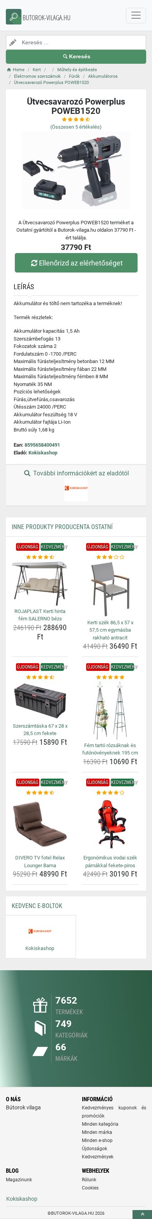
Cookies (90, 1188)
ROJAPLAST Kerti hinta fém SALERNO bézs (39, 615)
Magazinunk (19, 1179)
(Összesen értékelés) (76, 127)
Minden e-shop (97, 1140)
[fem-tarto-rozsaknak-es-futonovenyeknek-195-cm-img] (110, 710)
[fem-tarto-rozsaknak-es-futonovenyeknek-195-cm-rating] (110, 677)
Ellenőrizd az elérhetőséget (81, 263)
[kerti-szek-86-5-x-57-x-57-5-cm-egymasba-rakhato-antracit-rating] (110, 557)
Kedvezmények (97, 1157)
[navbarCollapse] (136, 15)
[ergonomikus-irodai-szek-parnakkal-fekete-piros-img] (110, 824)
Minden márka (97, 1132)
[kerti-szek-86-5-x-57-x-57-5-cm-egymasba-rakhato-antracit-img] (110, 589)
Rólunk (89, 1179)
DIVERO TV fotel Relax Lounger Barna (40, 861)
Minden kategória (100, 1124)
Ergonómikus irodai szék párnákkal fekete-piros (110, 861)
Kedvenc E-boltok (37, 906)
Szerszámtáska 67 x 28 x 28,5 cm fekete (40, 730)
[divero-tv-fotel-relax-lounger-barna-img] (40, 824)
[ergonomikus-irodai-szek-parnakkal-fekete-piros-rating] (110, 793)
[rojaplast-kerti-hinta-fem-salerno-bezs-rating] (40, 557)
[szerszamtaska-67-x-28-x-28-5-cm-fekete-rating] (40, 677)
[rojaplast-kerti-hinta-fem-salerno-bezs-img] (40, 583)
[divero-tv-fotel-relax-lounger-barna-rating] (40, 793)
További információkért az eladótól (80, 473)
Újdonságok (94, 1148)
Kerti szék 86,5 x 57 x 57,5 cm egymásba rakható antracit (110, 630)
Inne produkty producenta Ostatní (62, 527)
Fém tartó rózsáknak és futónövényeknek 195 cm (110, 749)
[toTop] (142, 1214)
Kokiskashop (42, 453)
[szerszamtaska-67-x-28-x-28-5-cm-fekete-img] (40, 700)
